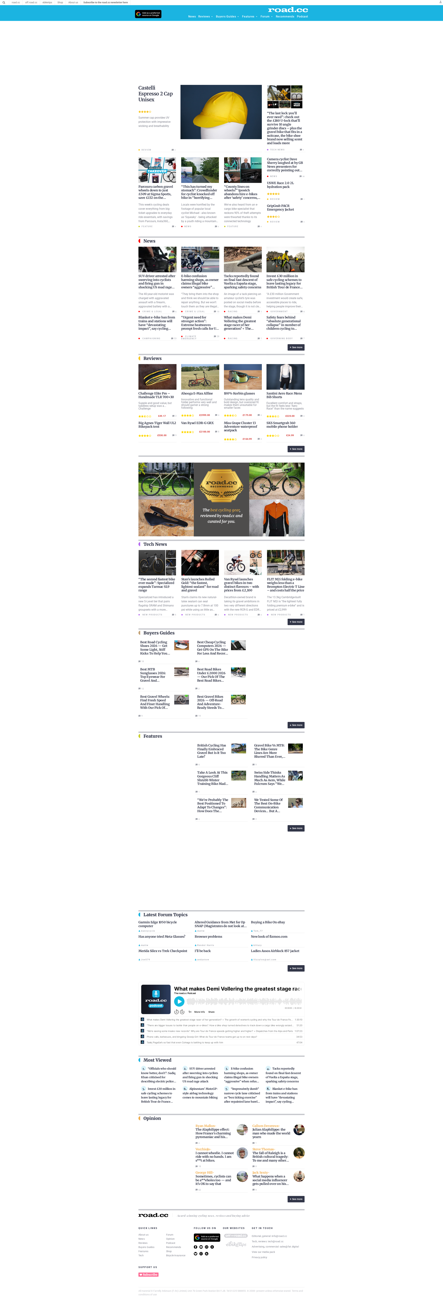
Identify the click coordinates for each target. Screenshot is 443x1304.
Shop (169, 1251)
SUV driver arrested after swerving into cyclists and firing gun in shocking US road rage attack (156, 283)
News (141, 1238)
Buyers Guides (146, 1247)
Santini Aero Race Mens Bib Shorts (284, 395)
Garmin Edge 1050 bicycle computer (157, 924)
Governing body (281, 338)
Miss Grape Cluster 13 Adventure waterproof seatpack (240, 426)
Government (279, 311)
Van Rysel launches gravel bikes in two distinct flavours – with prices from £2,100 (241, 584)
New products (152, 615)
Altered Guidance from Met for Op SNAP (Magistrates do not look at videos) (220, 926)
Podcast (170, 1243)
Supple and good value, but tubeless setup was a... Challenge (155, 405)
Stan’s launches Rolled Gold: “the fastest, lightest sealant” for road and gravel (200, 584)
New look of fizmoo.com (269, 937)
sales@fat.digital (289, 1246)
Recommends (173, 1247)
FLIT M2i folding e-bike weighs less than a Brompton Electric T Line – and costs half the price (286, 584)
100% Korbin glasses (239, 393)
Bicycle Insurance (176, 1255)
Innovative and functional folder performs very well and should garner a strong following (199, 403)
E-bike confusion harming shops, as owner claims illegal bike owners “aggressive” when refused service (200, 283)
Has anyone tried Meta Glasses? (161, 937)
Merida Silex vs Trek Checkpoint (162, 951)
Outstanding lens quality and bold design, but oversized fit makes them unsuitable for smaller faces (241, 403)
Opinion (170, 1238)
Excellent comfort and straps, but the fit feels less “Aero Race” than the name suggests (285, 405)
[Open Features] (256, 17)
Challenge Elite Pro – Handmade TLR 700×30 (156, 395)
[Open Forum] (271, 17)
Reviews (143, 1243)
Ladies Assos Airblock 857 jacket (275, 951)
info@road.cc (279, 1236)
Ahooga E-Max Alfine (197, 393)
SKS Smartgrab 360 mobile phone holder (282, 425)
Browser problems (208, 937)
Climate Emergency (189, 337)
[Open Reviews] (212, 17)
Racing (232, 311)
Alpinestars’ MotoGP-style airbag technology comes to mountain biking (200, 1093)
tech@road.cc (276, 1241)
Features (143, 1251)
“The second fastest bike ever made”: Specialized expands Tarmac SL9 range (156, 584)
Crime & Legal (152, 311)
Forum (169, 1234)
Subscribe (150, 1275)
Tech (141, 1255)
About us (143, 1234)
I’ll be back (203, 951)
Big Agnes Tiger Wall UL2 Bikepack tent (157, 425)
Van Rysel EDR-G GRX (197, 423)
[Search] (4, 3)
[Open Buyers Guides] (238, 17)
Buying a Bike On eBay (268, 922)
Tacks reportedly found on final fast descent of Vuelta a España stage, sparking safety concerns (242, 281)
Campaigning (151, 338)
